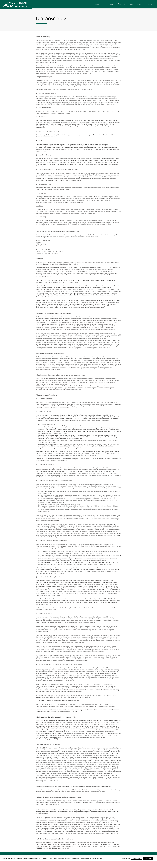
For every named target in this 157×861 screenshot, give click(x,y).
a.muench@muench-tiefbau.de (52, 251)
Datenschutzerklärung (95, 858)
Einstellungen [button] (126, 858)
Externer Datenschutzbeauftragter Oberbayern (60, 846)
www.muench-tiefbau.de (50, 253)
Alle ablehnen (136, 858)
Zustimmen (148, 858)
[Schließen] (155, 858)
